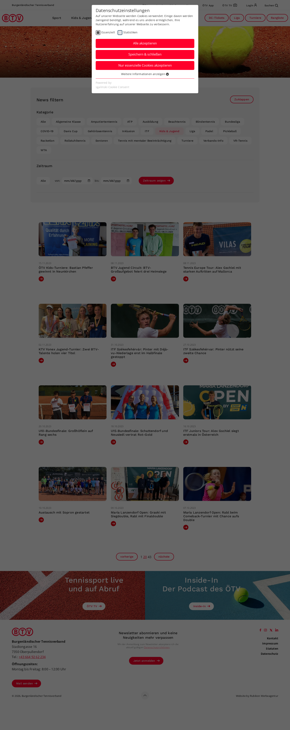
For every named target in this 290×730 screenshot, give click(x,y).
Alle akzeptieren (145, 43)
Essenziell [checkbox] (108, 32)
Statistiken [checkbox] (130, 32)
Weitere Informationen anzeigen (143, 74)
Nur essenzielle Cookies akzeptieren (145, 65)
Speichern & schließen (145, 54)
